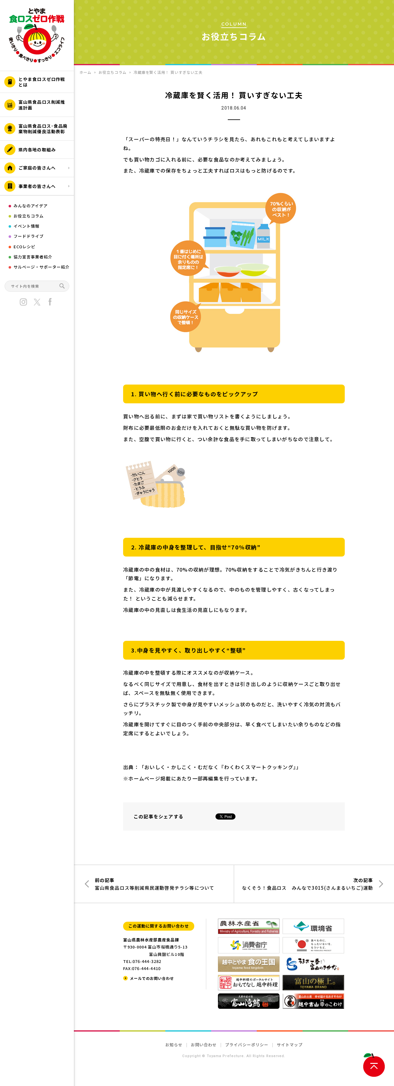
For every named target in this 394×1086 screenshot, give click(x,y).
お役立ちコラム (29, 216)
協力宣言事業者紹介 (33, 257)
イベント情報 (26, 226)
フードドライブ (29, 236)
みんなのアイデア (31, 206)
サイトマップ (290, 1045)
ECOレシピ (24, 247)
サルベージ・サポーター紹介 (42, 267)
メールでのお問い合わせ (152, 978)
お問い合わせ (204, 1045)
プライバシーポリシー (246, 1045)
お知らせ (174, 1045)
